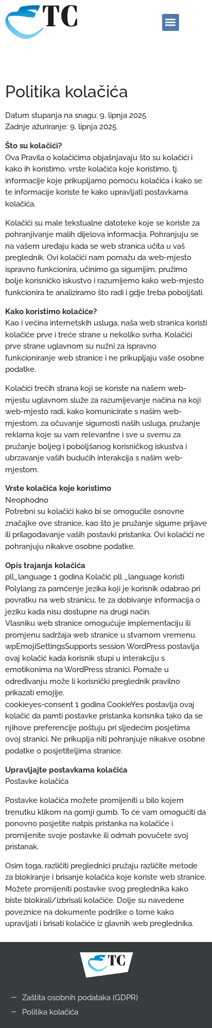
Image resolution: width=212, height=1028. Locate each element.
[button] (170, 22)
